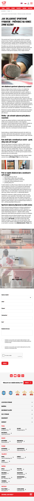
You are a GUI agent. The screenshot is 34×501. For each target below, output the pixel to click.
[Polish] (25, 3)
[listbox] (16, 297)
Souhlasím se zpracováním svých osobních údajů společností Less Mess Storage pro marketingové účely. (17, 347)
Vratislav (30, 8)
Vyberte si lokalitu (4, 294)
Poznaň (13, 8)
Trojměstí (18, 8)
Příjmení (3, 308)
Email (2, 322)
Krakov (8, 8)
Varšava (24, 8)
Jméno (2, 301)
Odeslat (5, 363)
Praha (3, 8)
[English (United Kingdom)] (22, 3)
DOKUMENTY (4, 418)
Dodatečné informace (5, 328)
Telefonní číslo (4, 315)
